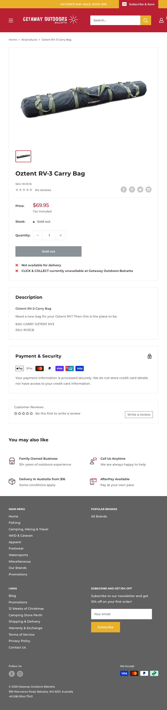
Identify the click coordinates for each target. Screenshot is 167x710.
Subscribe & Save (141, 4)
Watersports (18, 555)
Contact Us (17, 647)
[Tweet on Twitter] (140, 189)
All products (29, 39)
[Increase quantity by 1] (60, 235)
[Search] (145, 20)
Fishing (14, 523)
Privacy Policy (19, 641)
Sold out (48, 251)
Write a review (138, 414)
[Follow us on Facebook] (12, 674)
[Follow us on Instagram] (20, 674)
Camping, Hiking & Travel (28, 529)
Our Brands (18, 568)
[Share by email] (148, 189)
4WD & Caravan (21, 536)
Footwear (16, 548)
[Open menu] (11, 20)
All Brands (99, 516)
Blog (12, 596)
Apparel (15, 542)
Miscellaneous (20, 561)
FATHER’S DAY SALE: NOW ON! (83, 4)
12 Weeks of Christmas (26, 609)
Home (13, 39)
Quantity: (22, 235)
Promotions (18, 574)
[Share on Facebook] (124, 189)
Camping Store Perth (25, 615)
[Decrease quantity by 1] (37, 235)
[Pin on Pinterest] (132, 189)
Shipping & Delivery (24, 621)
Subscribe (106, 627)
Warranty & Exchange (25, 628)
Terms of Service (22, 635)
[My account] (161, 20)
